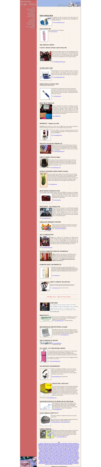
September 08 (64, 443)
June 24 (73, 461)
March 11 (45, 446)
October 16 (65, 452)
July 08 (55, 443)
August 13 (44, 449)
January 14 (71, 449)
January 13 (57, 448)
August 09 (77, 444)
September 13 (49, 449)
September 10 (55, 445)
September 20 (73, 457)
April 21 (66, 458)
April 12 (56, 447)
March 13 (66, 448)
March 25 (77, 462)
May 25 (43, 463)
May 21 (70, 458)
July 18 (76, 454)
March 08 (41, 443)
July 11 (59, 446)
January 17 (40, 453)
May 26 (64, 464)
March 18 (62, 454)
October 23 (75, 460)
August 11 (63, 446)
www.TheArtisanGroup (59, 61)
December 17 (47, 454)
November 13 (60, 449)
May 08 (48, 443)
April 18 (66, 454)
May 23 (53, 460)
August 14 (65, 450)
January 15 (52, 451)
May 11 (52, 446)
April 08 (45, 443)
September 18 (46, 455)
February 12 (47, 447)
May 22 (45, 459)
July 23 (60, 460)
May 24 (69, 461)
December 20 (48, 458)
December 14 (47, 451)
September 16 (60, 452)
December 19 (76, 456)
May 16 (43, 452)
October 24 (51, 462)
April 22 (48, 459)
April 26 (60, 464)
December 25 (76, 463)
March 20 (50, 457)
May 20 (57, 457)
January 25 (67, 462)
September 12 (75, 447)
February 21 (58, 458)
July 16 (50, 452)
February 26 (52, 464)
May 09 (66, 444)
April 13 (70, 448)
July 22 (55, 459)
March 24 (62, 461)
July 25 (50, 463)
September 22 (64, 459)
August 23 (65, 460)
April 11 (48, 446)
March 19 (77, 455)
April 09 (62, 444)
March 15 (62, 451)
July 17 (68, 453)
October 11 (73, 446)
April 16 (40, 452)
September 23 (70, 460)
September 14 (70, 450)
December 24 (62, 462)
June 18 (73, 454)
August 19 (55, 456)
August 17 (72, 453)
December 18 (62, 455)
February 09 (54, 444)
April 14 (50, 450)
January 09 (46, 444)
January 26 (47, 464)
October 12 (41, 448)
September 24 (46, 462)
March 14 (46, 450)
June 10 (42, 445)
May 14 (53, 450)
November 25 (70, 463)
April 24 (66, 461)
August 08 (59, 443)
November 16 (70, 452)
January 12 (42, 447)
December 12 (51, 448)
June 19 (47, 456)
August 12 (70, 447)
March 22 (41, 459)
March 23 (46, 460)
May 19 (43, 456)
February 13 (61, 448)
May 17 (61, 453)
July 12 (66, 447)
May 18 (69, 454)
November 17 (41, 454)
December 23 (47, 461)
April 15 (66, 451)
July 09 (73, 444)
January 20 (40, 457)
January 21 (53, 458)
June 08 (52, 443)
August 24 (41, 462)
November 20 (42, 458)
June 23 (57, 460)
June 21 (74, 458)
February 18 (57, 454)
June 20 (60, 457)
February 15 (57, 451)
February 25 (72, 462)
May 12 (59, 447)
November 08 (75, 443)
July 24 (76, 461)
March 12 (52, 447)
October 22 (70, 459)
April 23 (50, 460)
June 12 (63, 447)
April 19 (40, 456)
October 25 (65, 463)
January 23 (42, 460)
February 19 (72, 455)
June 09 (69, 444)
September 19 (60, 456)
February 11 (40, 446)
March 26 (57, 464)
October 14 (75, 450)
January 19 (67, 455)
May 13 (73, 448)
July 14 (60, 450)
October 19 (65, 456)
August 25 (55, 463)
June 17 (64, 453)
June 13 (77, 448)
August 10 (50, 445)
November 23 (41, 461)
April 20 (53, 457)
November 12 (46, 448)
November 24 (56, 462)
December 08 (40, 444)
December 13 (65, 449)
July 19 (50, 456)
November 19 (70, 456)
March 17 (50, 453)
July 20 (64, 457)
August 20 (68, 457)
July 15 (76, 451)
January (50, 444)
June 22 (52, 459)
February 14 (76, 449)
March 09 (59, 444)
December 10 (71, 445)
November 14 (41, 451)
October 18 (51, 455)
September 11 (68, 446)
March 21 (63, 458)
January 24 (52, 461)
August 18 (41, 455)
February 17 (45, 453)
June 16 (47, 452)
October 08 (70, 443)
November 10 (65, 445)
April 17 (57, 453)
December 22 (75, 459)
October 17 (77, 453)
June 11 (55, 446)
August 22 (59, 459)
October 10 (60, 445)
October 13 (55, 449)
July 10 (45, 445)
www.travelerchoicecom (55, 361)
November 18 (56, 455)
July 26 (70, 464)
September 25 (60, 463)
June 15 (73, 451)
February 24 (57, 461)
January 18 (52, 454)
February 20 (45, 457)
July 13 (40, 449)
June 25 (47, 463)
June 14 (57, 450)
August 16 (55, 452)
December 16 (76, 452)
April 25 (40, 463)
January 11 (76, 445)
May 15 (69, 451)
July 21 (77, 458)
